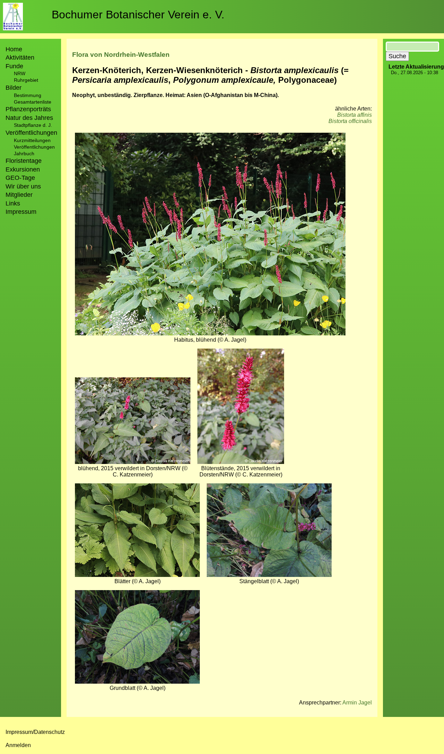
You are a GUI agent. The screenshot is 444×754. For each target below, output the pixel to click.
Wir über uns (23, 186)
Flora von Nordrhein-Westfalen (121, 54)
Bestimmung (27, 95)
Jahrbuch (24, 153)
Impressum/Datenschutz (35, 732)
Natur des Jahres (29, 117)
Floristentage (24, 160)
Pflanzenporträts (28, 109)
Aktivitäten (20, 57)
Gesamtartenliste (32, 102)
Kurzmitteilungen (32, 140)
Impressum (21, 211)
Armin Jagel (357, 702)
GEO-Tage (20, 177)
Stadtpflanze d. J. (33, 125)
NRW (19, 73)
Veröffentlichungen (34, 147)
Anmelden (18, 745)
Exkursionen (23, 169)
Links (13, 203)
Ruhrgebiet (26, 80)
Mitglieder (19, 194)
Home (14, 49)
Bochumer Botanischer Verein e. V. (138, 14)
